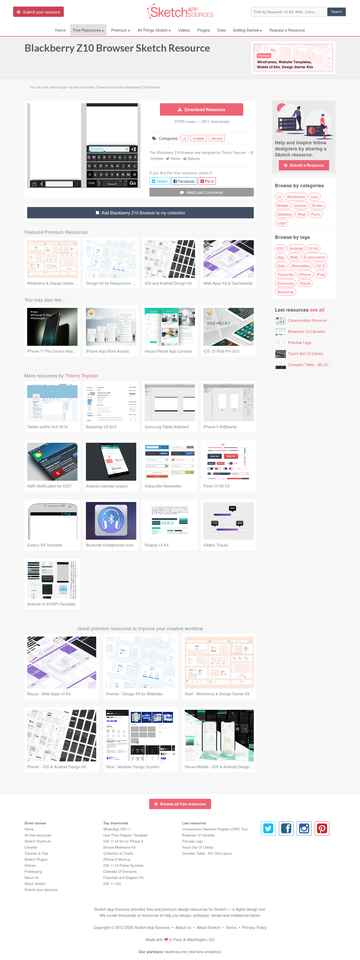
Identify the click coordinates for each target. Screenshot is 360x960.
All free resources (38, 835)
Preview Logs (300, 342)
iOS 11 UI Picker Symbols (123, 865)
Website (193, 158)
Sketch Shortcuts (38, 841)
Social (305, 283)
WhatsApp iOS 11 (117, 828)
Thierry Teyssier (233, 152)
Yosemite (285, 274)
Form (315, 214)
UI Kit (313, 248)
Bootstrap (285, 291)
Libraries (31, 847)
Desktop (284, 214)
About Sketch (35, 883)
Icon (314, 196)
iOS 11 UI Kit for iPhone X (123, 841)
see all (317, 309)
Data (221, 30)
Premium (119, 30)
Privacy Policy (254, 927)
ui (184, 138)
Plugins (203, 30)
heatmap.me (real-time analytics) (193, 951)
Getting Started (246, 30)
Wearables (300, 265)
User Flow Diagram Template (125, 835)
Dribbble (156, 158)
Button (317, 205)
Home (60, 30)
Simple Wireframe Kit (119, 847)
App (280, 257)
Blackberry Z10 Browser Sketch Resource (117, 48)
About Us (32, 877)
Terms (231, 927)
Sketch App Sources (152, 927)
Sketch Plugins (36, 859)
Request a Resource (287, 30)
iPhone (305, 274)
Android (296, 248)
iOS (280, 248)
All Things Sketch (153, 30)
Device (300, 205)
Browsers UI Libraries (306, 331)
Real (301, 214)
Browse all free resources (183, 803)
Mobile (283, 205)
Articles (30, 865)
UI (279, 196)
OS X (320, 265)
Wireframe (296, 196)
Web (294, 257)
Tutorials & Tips (36, 853)
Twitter (175, 158)
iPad (320, 274)
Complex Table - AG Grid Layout (316, 364)
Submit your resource (41, 889)
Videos (184, 30)
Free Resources (87, 30)
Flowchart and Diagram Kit (123, 877)
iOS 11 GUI (112, 883)
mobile (198, 138)
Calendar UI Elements (120, 871)
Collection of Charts (118, 853)
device (216, 138)
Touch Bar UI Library (306, 353)
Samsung (285, 283)
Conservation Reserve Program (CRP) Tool (214, 828)
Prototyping (33, 871)
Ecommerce (314, 257)
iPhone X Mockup (116, 859)
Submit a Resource (307, 165)
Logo (281, 222)
